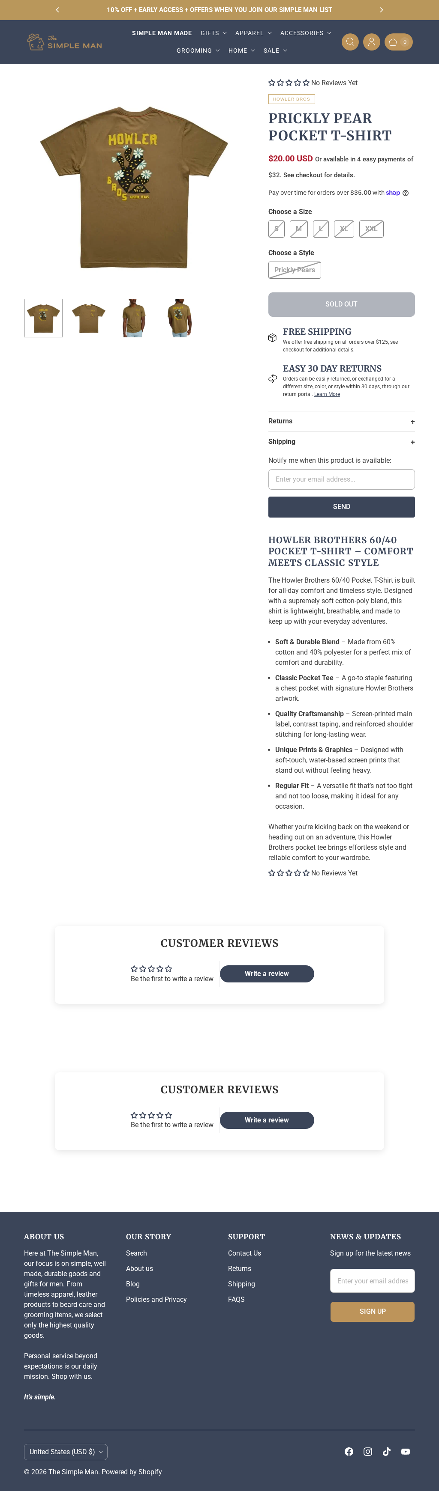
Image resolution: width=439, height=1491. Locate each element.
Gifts (210, 33)
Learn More (327, 394)
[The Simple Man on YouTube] (405, 1451)
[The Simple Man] (68, 42)
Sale (272, 50)
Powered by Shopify (132, 1472)
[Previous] (57, 9)
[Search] (350, 42)
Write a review (267, 974)
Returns (239, 1269)
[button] (289, 83)
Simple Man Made (162, 33)
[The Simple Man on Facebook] (349, 1451)
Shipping (241, 1284)
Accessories (302, 33)
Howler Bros (291, 99)
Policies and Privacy (156, 1299)
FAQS (236, 1299)
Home (238, 50)
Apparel (249, 33)
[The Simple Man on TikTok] (386, 1451)
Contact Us (244, 1253)
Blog (133, 1284)
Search (136, 1253)
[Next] (381, 9)
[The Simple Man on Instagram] (367, 1451)
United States (62, 1452)
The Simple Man (73, 1472)
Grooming (194, 50)
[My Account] (371, 42)
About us (139, 1269)
